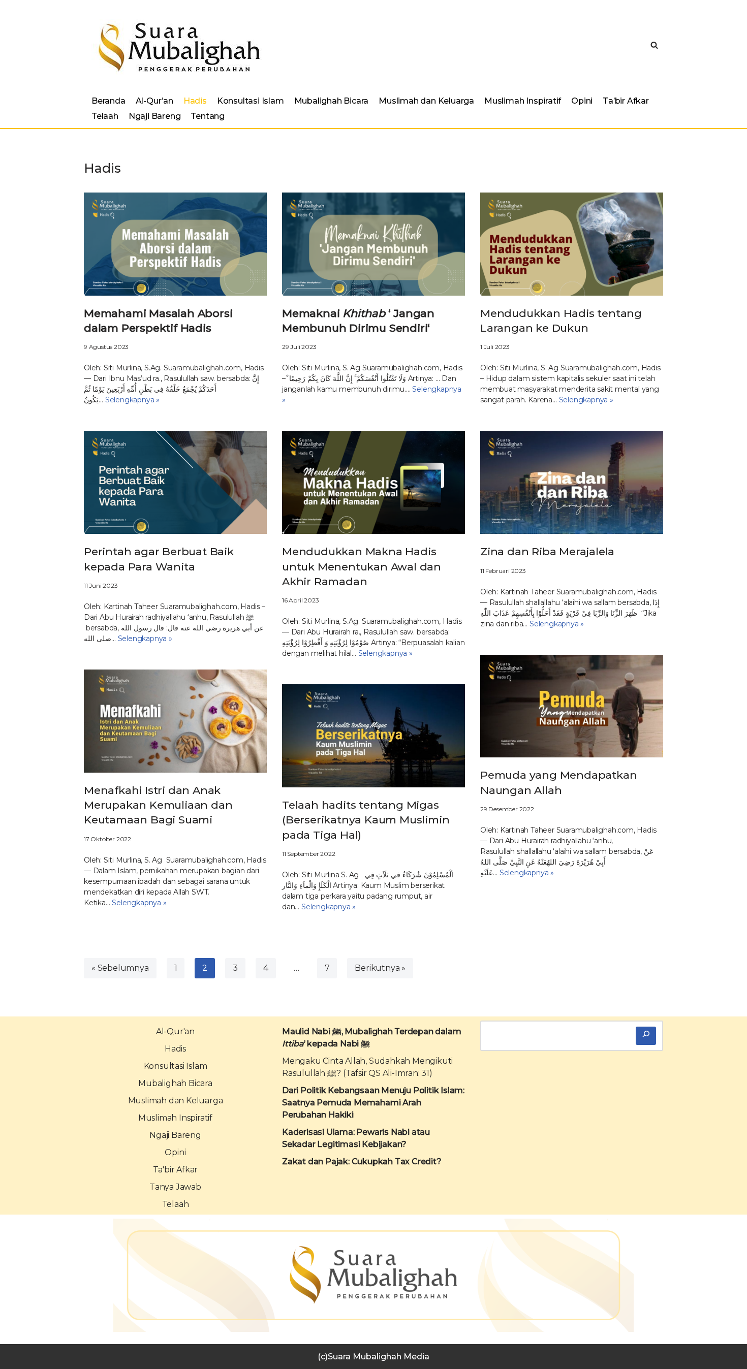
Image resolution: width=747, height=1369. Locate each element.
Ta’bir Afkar (626, 101)
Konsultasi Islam (250, 101)
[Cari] (646, 1036)
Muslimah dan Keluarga (426, 101)
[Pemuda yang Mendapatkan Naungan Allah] (571, 706)
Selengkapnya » (132, 399)
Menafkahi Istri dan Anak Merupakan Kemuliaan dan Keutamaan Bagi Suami (158, 805)
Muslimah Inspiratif (522, 101)
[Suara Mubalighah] (176, 47)
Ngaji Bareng (155, 116)
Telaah (104, 116)
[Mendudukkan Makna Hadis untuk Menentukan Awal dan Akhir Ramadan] (373, 482)
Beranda (108, 101)
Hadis (195, 101)
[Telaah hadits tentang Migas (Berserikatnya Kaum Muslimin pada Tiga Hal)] (373, 735)
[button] (654, 45)
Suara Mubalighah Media (378, 1356)
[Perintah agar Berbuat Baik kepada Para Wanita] (175, 482)
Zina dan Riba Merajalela (547, 551)
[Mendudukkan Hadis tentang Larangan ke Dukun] (571, 244)
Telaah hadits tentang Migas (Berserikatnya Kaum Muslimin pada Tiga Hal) (365, 820)
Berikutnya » (380, 968)
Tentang (208, 116)
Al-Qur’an (154, 101)
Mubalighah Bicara (331, 101)
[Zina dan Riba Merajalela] (571, 482)
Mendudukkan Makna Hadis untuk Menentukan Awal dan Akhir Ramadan (361, 566)
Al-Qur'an (175, 1031)
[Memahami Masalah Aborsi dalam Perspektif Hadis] (175, 244)
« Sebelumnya (120, 968)
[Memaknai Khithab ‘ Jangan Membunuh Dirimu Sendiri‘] (373, 244)
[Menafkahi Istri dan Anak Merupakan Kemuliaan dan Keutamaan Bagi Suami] (175, 721)
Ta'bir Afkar (175, 1169)
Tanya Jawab (175, 1187)
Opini (582, 101)
